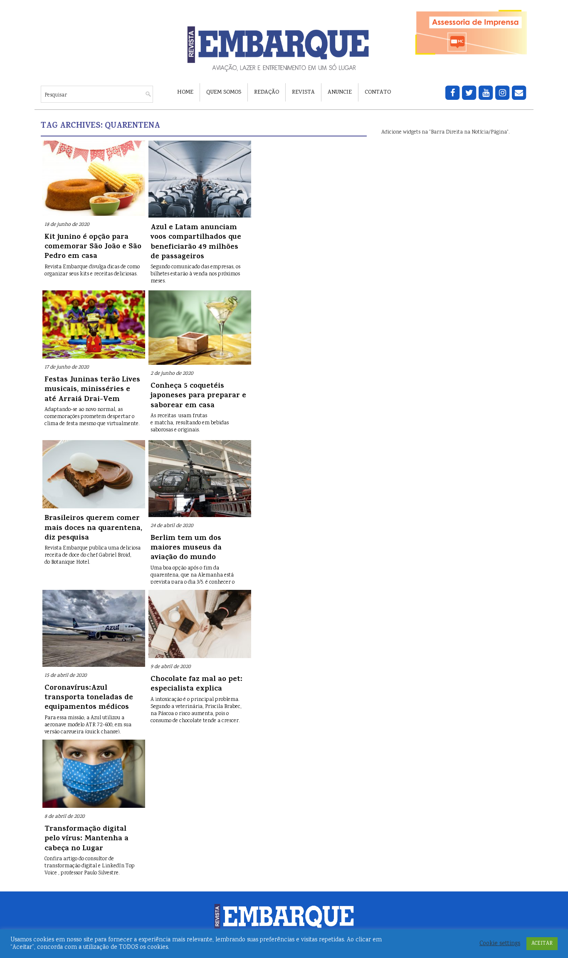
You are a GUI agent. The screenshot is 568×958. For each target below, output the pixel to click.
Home (185, 92)
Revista (303, 92)
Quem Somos (223, 92)
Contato (378, 92)
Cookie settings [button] (499, 944)
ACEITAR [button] (542, 944)
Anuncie (340, 92)
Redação (266, 92)
